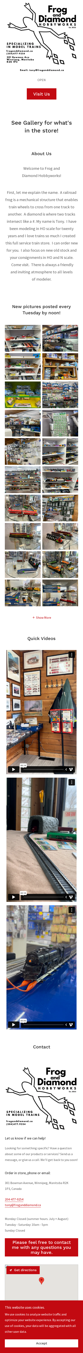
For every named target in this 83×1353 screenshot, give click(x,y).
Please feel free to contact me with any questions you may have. (41, 1247)
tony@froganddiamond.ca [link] (23, 1205)
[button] (41, 617)
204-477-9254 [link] (14, 1199)
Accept (41, 1343)
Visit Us (41, 94)
